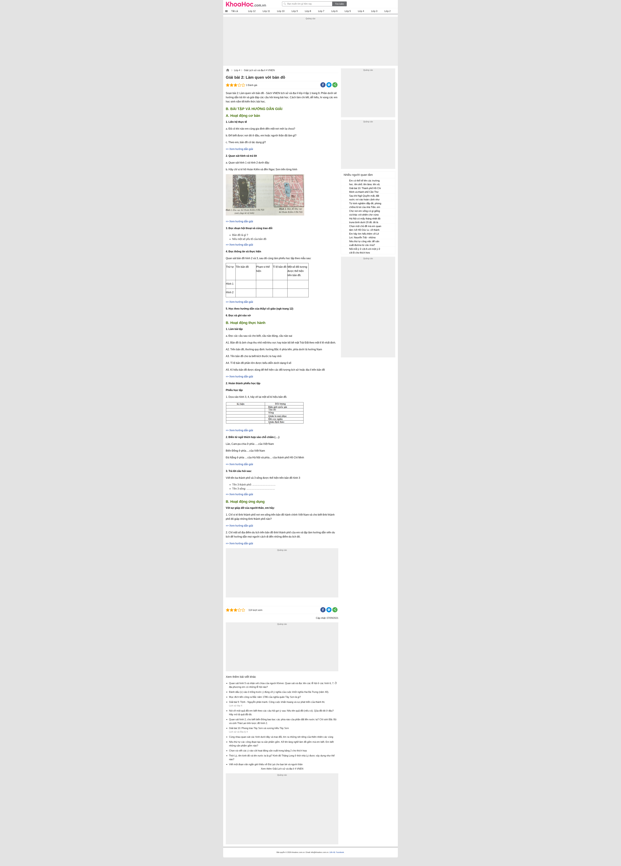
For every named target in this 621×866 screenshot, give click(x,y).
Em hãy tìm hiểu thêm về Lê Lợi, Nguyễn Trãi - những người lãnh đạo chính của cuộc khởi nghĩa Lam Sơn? (364, 236)
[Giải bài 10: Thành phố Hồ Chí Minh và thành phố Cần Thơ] (345, 189)
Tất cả (234, 11)
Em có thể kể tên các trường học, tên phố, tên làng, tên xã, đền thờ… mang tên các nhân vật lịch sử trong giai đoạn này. (365, 182)
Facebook (340, 852)
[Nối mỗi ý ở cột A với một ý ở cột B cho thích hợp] (345, 250)
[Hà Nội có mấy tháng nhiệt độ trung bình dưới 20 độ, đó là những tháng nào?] (345, 220)
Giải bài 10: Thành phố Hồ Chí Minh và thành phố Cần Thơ (365, 190)
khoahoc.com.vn (228, 70)
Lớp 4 (237, 70)
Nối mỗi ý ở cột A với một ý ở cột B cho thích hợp (364, 251)
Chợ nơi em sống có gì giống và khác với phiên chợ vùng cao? (364, 213)
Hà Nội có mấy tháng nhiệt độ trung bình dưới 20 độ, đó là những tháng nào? (364, 220)
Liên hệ (332, 852)
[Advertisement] (310, 43)
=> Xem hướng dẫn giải (239, 149)
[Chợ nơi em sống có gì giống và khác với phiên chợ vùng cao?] (345, 212)
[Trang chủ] (246, 4)
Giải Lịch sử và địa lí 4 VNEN (259, 70)
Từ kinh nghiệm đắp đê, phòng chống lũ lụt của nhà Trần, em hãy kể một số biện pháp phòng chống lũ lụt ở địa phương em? (365, 205)
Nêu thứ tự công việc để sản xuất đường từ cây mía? (364, 243)
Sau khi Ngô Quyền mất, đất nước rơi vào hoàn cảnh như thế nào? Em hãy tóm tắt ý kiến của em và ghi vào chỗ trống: (364, 198)
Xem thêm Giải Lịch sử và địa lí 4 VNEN (282, 768)
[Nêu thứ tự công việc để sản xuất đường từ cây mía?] (345, 242)
